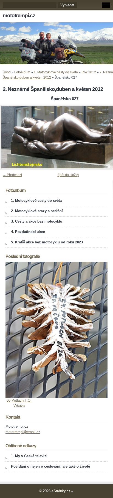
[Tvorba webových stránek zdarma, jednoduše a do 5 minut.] (72, 491)
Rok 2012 (88, 72)
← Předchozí (12, 175)
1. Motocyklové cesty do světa (56, 72)
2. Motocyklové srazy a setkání (37, 211)
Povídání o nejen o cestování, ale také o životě (50, 466)
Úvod (7, 72)
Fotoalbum (22, 72)
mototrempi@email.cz (22, 432)
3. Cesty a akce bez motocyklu (36, 221)
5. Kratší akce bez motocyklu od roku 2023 (47, 242)
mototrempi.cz (19, 15)
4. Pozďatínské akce (28, 232)
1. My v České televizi (29, 456)
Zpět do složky (68, 175)
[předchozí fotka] (9, 137)
